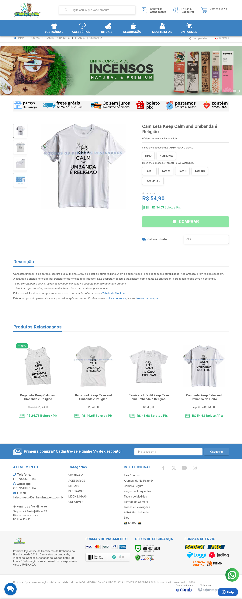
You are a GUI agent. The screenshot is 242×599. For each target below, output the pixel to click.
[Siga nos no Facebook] (163, 468)
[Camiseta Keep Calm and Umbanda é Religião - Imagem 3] (20, 164)
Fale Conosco (132, 475)
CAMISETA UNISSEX (58, 37)
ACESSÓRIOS (76, 480)
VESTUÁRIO (75, 475)
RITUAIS (73, 486)
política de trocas (115, 298)
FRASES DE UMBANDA (88, 37)
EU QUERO (40, 407)
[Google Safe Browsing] (144, 557)
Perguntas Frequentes (137, 491)
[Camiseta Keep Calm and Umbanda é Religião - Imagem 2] (20, 147)
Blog (126, 517)
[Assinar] (216, 451)
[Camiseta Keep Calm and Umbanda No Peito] (204, 382)
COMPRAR (188, 221)
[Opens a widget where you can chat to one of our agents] (227, 592)
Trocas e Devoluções (137, 507)
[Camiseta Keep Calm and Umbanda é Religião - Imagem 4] (20, 180)
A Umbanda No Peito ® (138, 480)
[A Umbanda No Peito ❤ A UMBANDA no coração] (33, 10)
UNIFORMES (75, 502)
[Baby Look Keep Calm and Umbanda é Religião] (93, 382)
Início (21, 37)
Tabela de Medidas (113, 293)
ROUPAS (35, 37)
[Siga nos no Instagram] (194, 469)
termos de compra (147, 298)
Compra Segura (133, 486)
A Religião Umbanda (136, 512)
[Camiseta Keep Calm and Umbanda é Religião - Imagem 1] (20, 131)
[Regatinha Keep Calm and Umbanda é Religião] (38, 382)
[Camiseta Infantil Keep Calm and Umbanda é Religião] (148, 382)
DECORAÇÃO (76, 491)
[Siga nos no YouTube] (184, 469)
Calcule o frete (157, 239)
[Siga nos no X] (174, 469)
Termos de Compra (136, 502)
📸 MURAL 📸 (133, 523)
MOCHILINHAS (77, 496)
